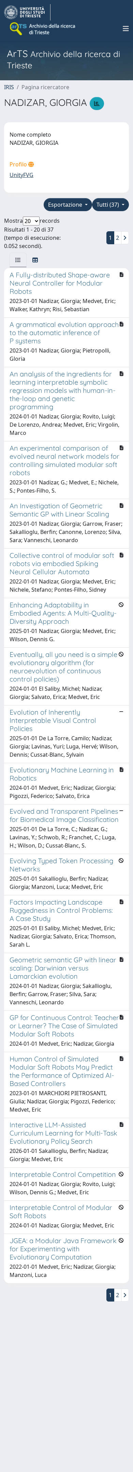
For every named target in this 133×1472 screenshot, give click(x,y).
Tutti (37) (108, 204)
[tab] (18, 260)
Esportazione (66, 204)
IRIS (9, 87)
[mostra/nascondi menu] (126, 28)
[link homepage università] (43, 28)
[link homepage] (27, 12)
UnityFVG (21, 175)
